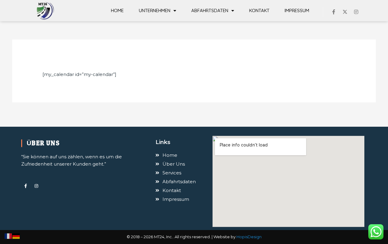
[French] (8, 236)
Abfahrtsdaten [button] (209, 10)
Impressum (297, 10)
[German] (16, 236)
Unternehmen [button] (154, 10)
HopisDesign (249, 236)
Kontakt (259, 10)
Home (117, 10)
